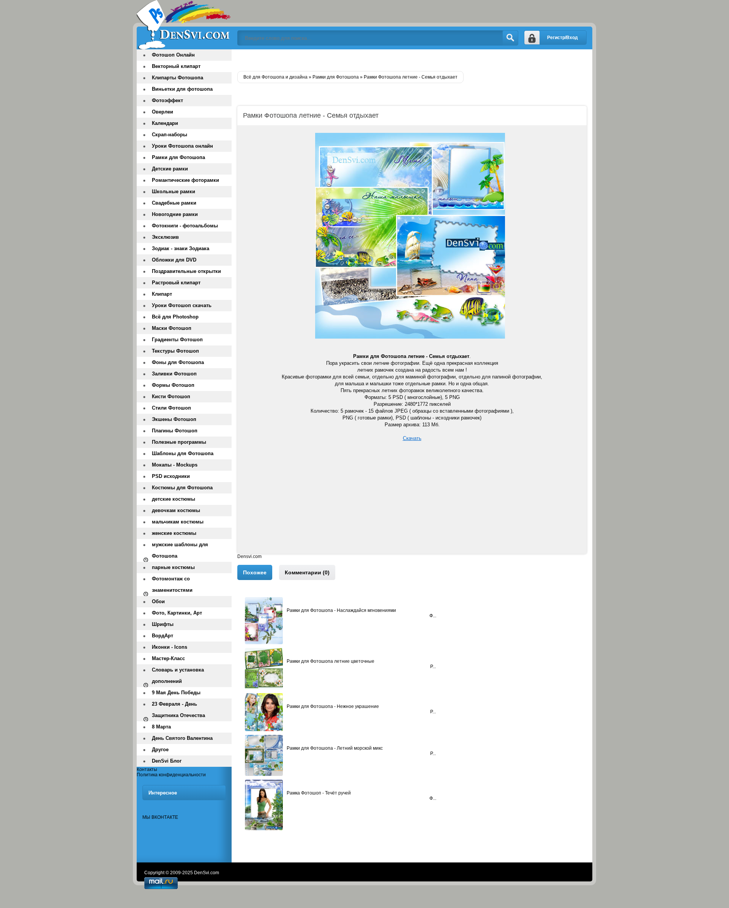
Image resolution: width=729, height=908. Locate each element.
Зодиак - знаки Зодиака (180, 248)
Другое (160, 749)
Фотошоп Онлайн (173, 55)
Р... (433, 666)
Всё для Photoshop (175, 317)
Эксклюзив (165, 237)
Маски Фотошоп (171, 328)
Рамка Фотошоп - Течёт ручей (319, 793)
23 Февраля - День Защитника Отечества (178, 709)
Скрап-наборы (169, 134)
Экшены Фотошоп (174, 419)
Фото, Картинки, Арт (177, 613)
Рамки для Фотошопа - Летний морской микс (335, 748)
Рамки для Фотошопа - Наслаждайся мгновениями (341, 610)
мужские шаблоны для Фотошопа (180, 550)
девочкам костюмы (176, 510)
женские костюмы (174, 533)
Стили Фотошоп (171, 408)
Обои (158, 601)
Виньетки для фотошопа (182, 89)
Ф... (432, 615)
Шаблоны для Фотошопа (182, 453)
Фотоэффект (167, 100)
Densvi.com (249, 556)
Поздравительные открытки (186, 271)
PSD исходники (171, 476)
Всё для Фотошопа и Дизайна (184, 24)
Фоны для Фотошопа (178, 362)
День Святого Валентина (182, 738)
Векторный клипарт (176, 66)
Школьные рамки (173, 191)
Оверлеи (162, 112)
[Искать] (510, 38)
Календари (165, 123)
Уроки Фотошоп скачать (181, 305)
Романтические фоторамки (185, 180)
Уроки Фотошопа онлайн (182, 146)
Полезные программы (179, 442)
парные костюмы (173, 567)
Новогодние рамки (175, 214)
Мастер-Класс (168, 658)
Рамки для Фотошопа (178, 157)
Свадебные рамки (174, 203)
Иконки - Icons (169, 647)
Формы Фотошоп (173, 385)
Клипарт (162, 294)
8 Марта (161, 727)
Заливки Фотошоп (174, 374)
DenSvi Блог (166, 761)
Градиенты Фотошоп (177, 339)
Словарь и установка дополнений (178, 675)
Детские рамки (170, 169)
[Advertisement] (412, 501)
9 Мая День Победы (176, 692)
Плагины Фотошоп (174, 431)
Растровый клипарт (176, 282)
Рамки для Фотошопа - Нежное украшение (333, 706)
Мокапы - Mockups (174, 465)
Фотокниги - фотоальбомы (185, 226)
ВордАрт (162, 635)
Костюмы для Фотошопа (182, 487)
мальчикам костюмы (178, 522)
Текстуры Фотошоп (175, 351)
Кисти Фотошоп (171, 396)
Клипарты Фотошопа (177, 77)
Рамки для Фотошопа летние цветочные (330, 661)
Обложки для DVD (174, 260)
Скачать (412, 438)
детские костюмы (173, 499)
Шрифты (163, 624)
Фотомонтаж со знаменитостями (172, 584)
